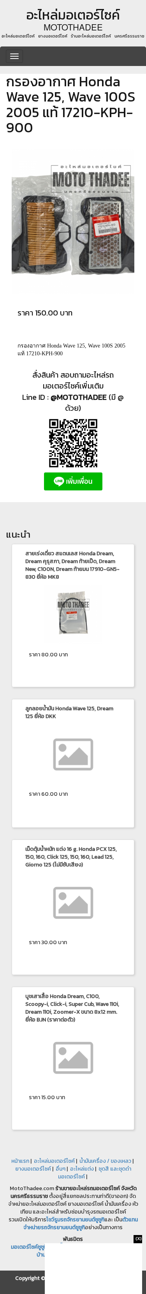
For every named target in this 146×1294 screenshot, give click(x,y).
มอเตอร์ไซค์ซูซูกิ (29, 1247)
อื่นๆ (60, 1169)
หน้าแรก (20, 1161)
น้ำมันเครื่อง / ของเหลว (105, 1161)
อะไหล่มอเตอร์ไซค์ (54, 1161)
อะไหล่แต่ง (82, 1169)
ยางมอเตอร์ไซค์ (33, 1169)
